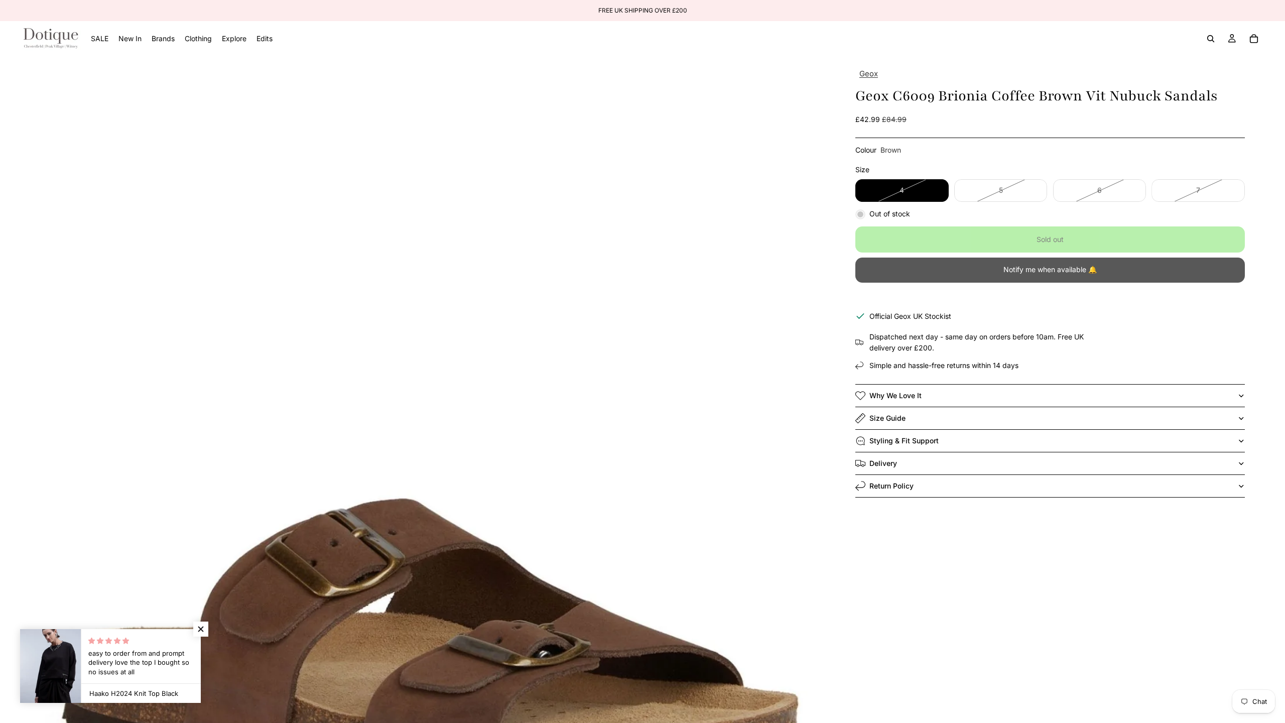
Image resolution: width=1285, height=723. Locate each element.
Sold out (1050, 239)
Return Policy (891, 485)
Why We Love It (895, 395)
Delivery (883, 463)
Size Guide (887, 418)
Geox (868, 73)
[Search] (1211, 39)
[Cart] (1254, 39)
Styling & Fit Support (904, 440)
